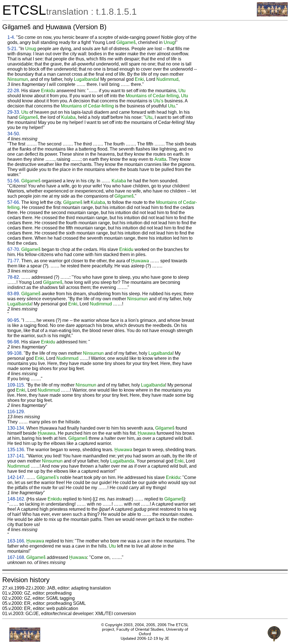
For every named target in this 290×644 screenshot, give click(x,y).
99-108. (15, 353)
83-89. (13, 293)
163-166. (16, 541)
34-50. (13, 133)
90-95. (13, 320)
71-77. (13, 260)
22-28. (13, 90)
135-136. (16, 449)
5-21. (12, 48)
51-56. (13, 180)
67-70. (13, 249)
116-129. (16, 411)
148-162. (16, 499)
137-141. (16, 455)
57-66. (13, 202)
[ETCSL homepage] (272, 14)
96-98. (13, 341)
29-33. (13, 112)
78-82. (13, 277)
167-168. (16, 557)
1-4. (11, 37)
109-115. (16, 385)
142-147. (16, 477)
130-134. (16, 428)
